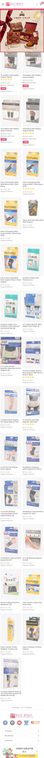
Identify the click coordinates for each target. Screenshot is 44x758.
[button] (41, 12)
